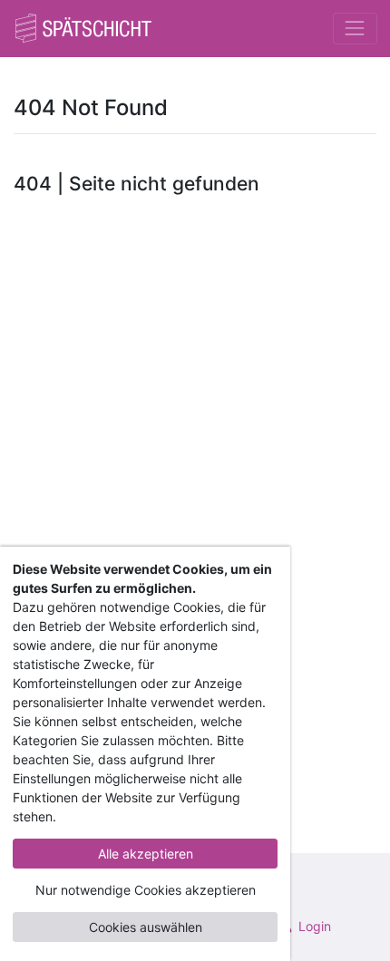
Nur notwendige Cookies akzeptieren (145, 890)
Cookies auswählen (145, 927)
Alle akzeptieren (145, 853)
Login (313, 926)
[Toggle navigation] (355, 28)
